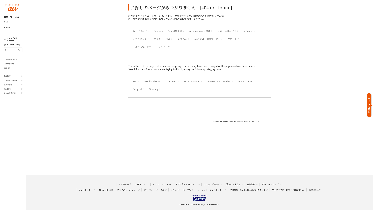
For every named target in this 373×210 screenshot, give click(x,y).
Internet (172, 81)
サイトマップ (166, 46)
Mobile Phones (152, 81)
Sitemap (154, 89)
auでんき (182, 38)
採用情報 (7, 89)
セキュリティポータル (181, 189)
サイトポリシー (85, 189)
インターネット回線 (199, 31)
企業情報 (7, 76)
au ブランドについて (162, 184)
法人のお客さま (10, 93)
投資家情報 (8, 84)
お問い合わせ (9, 63)
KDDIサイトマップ (270, 184)
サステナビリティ (10, 80)
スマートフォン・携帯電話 (168, 31)
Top (135, 81)
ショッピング (140, 38)
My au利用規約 (106, 189)
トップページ (140, 31)
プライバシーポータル (154, 189)
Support (137, 89)
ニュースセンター (10, 59)
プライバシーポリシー (127, 189)
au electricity (245, 81)
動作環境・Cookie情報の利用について (247, 189)
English (7, 68)
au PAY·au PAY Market (219, 81)
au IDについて (141, 184)
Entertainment (192, 81)
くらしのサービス (227, 31)
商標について (315, 189)
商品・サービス (11, 16)
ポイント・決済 (162, 38)
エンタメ (248, 31)
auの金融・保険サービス (207, 38)
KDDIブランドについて (186, 184)
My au (7, 27)
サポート (8, 21)
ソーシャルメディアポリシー (210, 189)
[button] (370, 105)
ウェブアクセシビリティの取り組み (288, 189)
